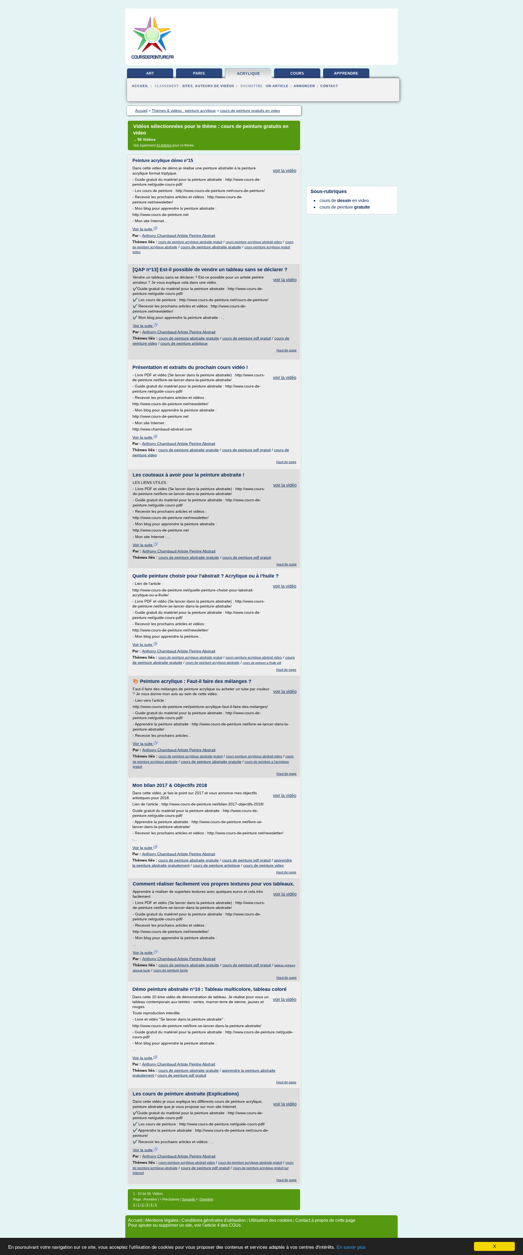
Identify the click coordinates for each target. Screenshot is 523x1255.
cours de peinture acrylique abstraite (212, 663)
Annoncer (304, 86)
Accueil (140, 86)
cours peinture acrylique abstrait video (254, 242)
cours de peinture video (263, 865)
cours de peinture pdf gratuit (246, 338)
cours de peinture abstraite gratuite (211, 247)
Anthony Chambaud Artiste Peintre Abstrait (178, 235)
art (150, 73)
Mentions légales (161, 1220)
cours (297, 73)
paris (199, 73)
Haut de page (286, 350)
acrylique (248, 74)
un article (277, 86)
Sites (187, 86)
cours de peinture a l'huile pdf (262, 662)
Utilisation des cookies (270, 1220)
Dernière (206, 1199)
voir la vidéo (284, 170)
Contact (329, 86)
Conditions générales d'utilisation (213, 1220)
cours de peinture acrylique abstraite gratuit (190, 242)
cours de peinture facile (170, 970)
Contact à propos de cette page (325, 1220)
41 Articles (164, 145)
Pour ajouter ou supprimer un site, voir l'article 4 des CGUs (184, 1225)
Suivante (189, 1199)
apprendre (346, 73)
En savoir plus (351, 1247)
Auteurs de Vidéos (214, 86)
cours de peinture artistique (184, 343)
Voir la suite (142, 229)
